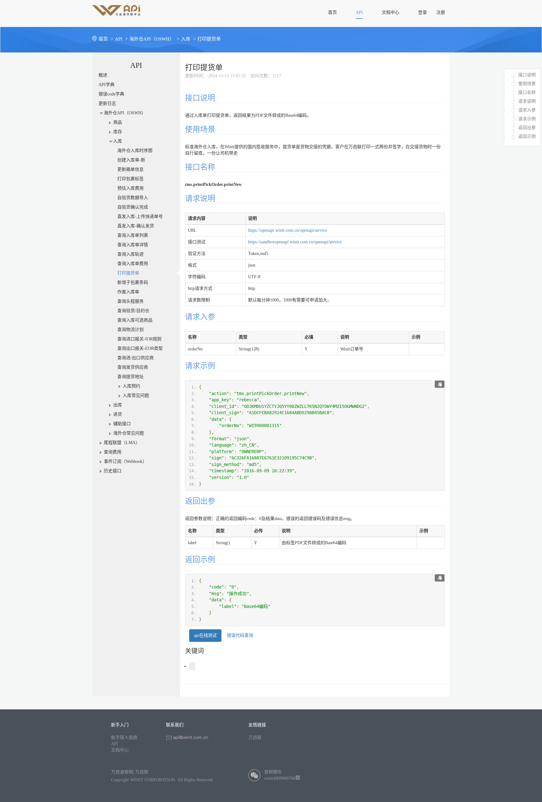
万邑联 (255, 737)
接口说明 (527, 75)
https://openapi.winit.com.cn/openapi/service (287, 230)
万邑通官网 (122, 772)
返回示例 (527, 136)
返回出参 (527, 127)
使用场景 (527, 83)
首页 (105, 38)
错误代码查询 (240, 635)
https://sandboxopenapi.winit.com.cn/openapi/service (295, 242)
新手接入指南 (124, 737)
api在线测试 (205, 635)
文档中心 (120, 750)
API (114, 743)
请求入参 (527, 110)
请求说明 (527, 101)
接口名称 (527, 92)
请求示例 (527, 119)
